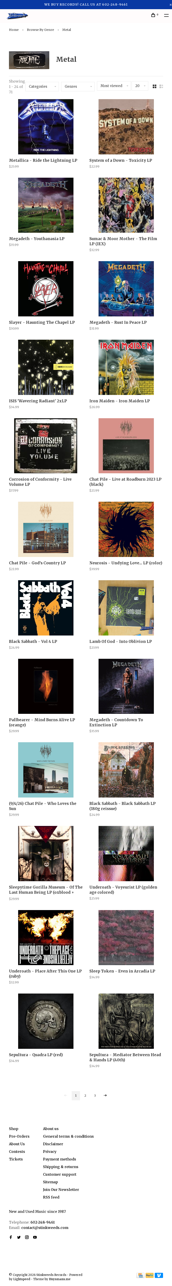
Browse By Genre (40, 30)
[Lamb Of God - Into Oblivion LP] (126, 608)
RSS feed (51, 1197)
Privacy (49, 1151)
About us (51, 1128)
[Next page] (105, 1095)
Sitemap (50, 1182)
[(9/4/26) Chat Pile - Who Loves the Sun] (46, 770)
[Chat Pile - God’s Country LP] (46, 530)
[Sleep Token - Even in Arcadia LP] (126, 938)
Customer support (59, 1174)
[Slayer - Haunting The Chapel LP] (46, 289)
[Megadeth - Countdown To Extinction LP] (126, 687)
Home (14, 30)
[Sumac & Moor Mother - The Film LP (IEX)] (126, 206)
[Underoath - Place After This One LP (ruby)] (46, 938)
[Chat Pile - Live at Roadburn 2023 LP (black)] (126, 446)
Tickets (16, 1159)
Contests (17, 1151)
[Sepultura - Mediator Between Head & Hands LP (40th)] (126, 1022)
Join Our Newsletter (61, 1189)
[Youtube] (35, 1237)
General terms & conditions (68, 1136)
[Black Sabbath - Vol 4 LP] (46, 608)
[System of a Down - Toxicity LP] (126, 127)
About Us (17, 1144)
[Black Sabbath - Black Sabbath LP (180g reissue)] (126, 770)
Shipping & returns (60, 1166)
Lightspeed (21, 1279)
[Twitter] (19, 1237)
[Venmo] (159, 1276)
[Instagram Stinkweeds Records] (27, 1237)
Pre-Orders (19, 1136)
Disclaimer (53, 1144)
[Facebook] (11, 1237)
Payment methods (59, 1159)
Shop (13, 1128)
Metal (66, 30)
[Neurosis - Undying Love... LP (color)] (126, 530)
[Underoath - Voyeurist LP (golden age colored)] (126, 854)
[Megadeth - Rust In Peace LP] (126, 289)
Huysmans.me (60, 1279)
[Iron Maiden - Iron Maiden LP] (126, 368)
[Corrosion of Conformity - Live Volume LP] (46, 446)
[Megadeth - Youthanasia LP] (46, 206)
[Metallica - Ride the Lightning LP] (46, 127)
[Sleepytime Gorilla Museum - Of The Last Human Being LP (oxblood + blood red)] (46, 854)
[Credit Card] (140, 1276)
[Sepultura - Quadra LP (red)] (46, 1022)
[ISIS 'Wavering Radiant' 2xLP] (46, 368)
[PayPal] (150, 1276)
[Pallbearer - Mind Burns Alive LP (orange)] (46, 687)
